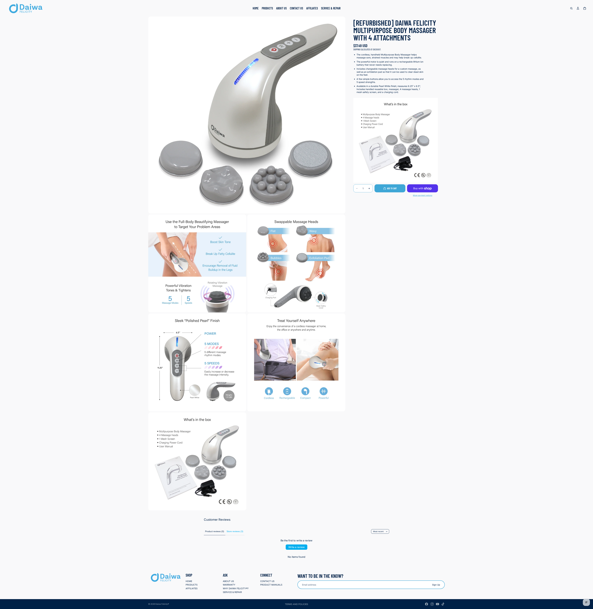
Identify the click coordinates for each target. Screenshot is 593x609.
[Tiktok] (443, 604)
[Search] (571, 8)
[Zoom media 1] (246, 115)
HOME (189, 581)
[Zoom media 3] (296, 263)
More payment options (422, 195)
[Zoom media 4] (197, 362)
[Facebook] (426, 604)
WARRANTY (229, 584)
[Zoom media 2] (197, 263)
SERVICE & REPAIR (232, 592)
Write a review (296, 547)
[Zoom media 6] (197, 461)
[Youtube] (437, 604)
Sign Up (436, 584)
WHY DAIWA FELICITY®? (235, 588)
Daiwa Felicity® (162, 604)
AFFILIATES (192, 588)
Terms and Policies (296, 604)
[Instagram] (432, 604)
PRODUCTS (192, 584)
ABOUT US (228, 581)
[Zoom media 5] (296, 362)
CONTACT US (267, 581)
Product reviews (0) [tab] (214, 531)
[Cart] (584, 8)
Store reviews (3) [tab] (235, 531)
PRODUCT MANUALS (271, 584)
